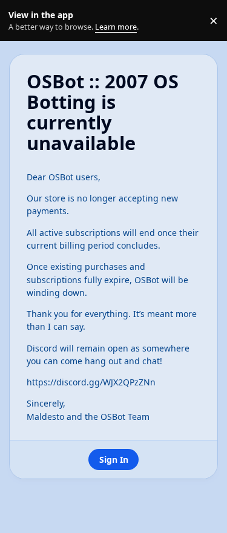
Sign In (113, 459)
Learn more (23, 21)
